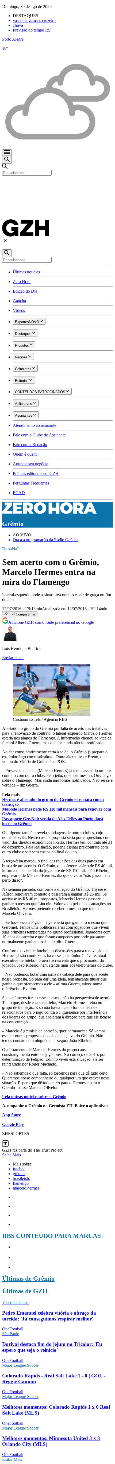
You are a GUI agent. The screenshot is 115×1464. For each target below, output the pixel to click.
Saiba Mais (11, 1155)
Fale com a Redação (30, 444)
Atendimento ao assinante (34, 425)
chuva (18, 25)
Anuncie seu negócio (30, 464)
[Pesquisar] (7, 253)
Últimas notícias (26, 272)
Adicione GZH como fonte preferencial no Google (51, 622)
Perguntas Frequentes (31, 483)
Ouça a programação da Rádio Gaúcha (45, 539)
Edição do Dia (25, 291)
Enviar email (13, 657)
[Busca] (7, 160)
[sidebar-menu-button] (7, 152)
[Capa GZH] (57, 185)
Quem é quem (25, 454)
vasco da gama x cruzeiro (34, 20)
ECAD (19, 492)
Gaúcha (19, 301)
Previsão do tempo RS (32, 30)
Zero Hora (21, 281)
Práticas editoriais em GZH (36, 473)
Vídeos (19, 310)
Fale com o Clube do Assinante (39, 435)
